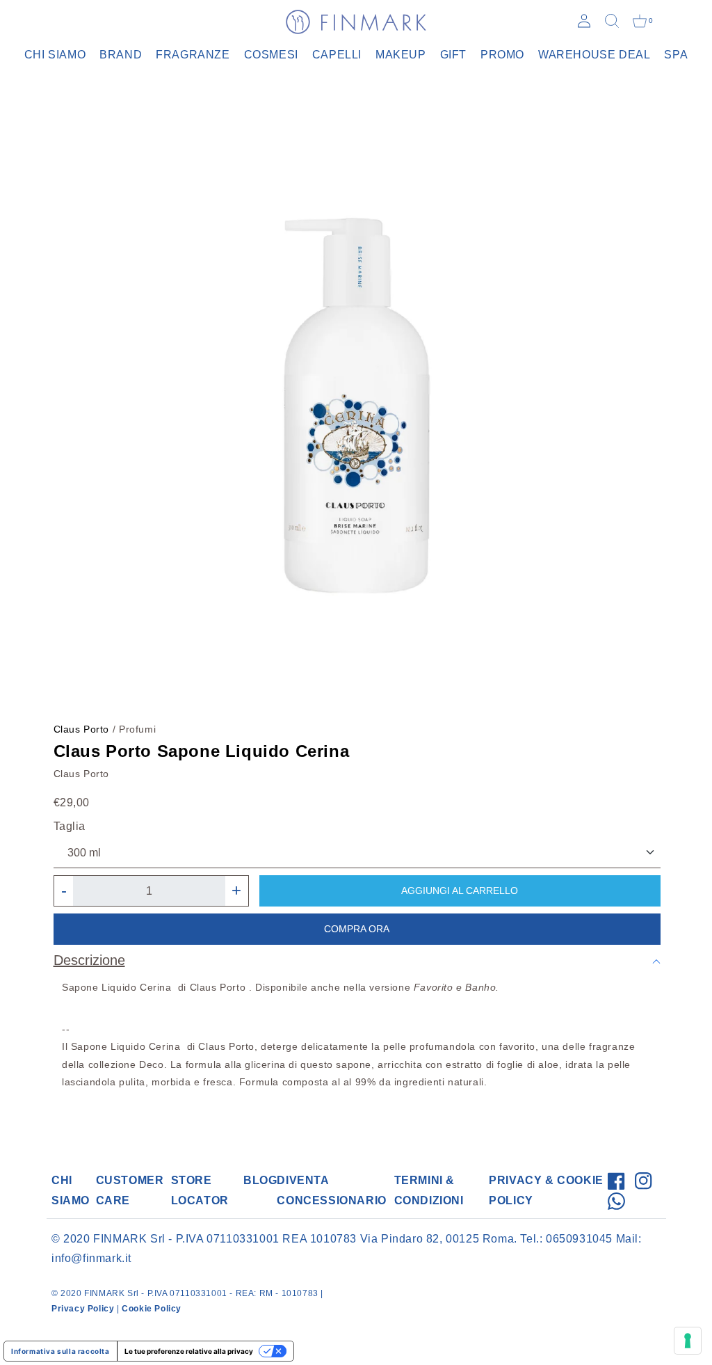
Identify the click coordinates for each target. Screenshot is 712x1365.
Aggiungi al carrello (459, 890)
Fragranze (192, 55)
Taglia (70, 826)
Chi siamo (55, 55)
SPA (676, 55)
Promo (502, 55)
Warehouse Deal (594, 55)
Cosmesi (271, 55)
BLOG (260, 1180)
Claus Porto (82, 729)
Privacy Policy (82, 1309)
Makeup (400, 55)
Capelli (337, 55)
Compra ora (356, 928)
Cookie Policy (151, 1309)
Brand (120, 55)
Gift (453, 55)
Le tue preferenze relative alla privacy (188, 1351)
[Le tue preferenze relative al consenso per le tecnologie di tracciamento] (687, 1340)
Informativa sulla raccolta (60, 1351)
